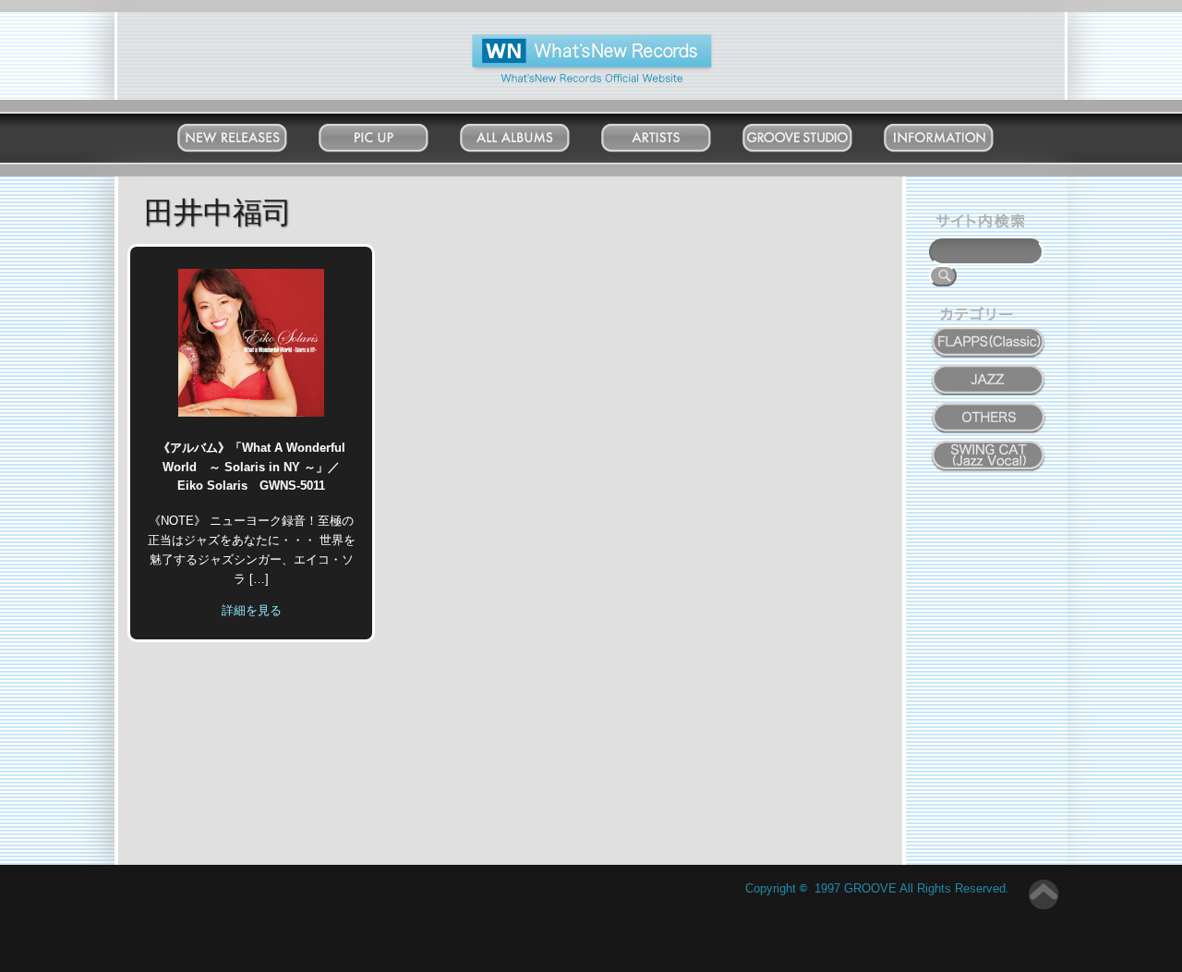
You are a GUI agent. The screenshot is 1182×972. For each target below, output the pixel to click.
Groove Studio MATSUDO (815, 141)
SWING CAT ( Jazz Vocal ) (989, 451)
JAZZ (989, 369)
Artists (674, 133)
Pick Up (392, 133)
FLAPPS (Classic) (989, 331)
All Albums (533, 133)
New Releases (250, 133)
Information (957, 133)
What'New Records (563, 41)
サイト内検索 (984, 223)
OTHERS (989, 407)
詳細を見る (252, 610)
